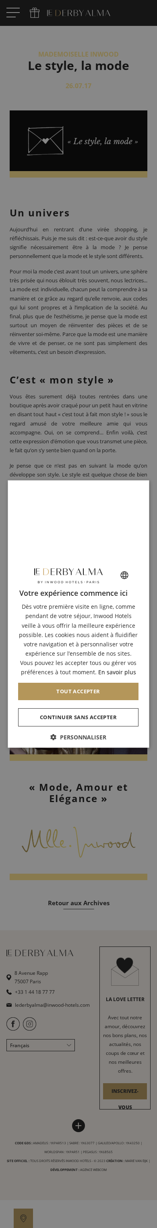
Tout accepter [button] (78, 691)
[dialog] (78, 614)
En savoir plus (117, 672)
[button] (78, 736)
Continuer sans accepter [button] (78, 717)
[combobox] (125, 575)
